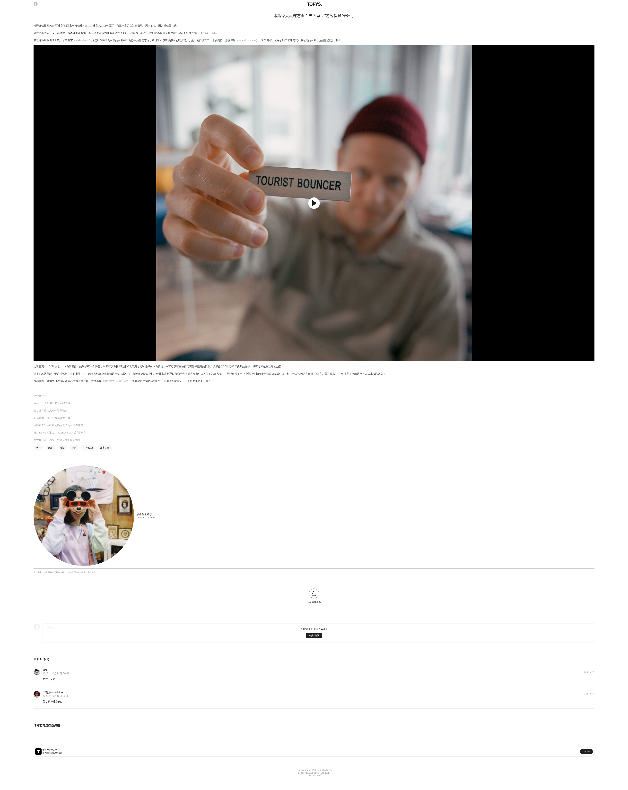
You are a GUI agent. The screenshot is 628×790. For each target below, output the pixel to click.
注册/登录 (314, 635)
